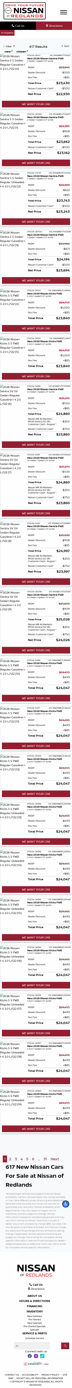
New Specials (34, 1323)
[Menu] (64, 13)
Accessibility (30, 1374)
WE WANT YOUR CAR (36, 104)
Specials (34, 1329)
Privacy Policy (50, 1374)
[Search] (65, 1346)
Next (55, 1158)
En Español (7, 32)
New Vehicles (34, 1316)
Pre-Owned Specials (35, 1326)
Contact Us (12, 1374)
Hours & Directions (34, 1301)
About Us (34, 1296)
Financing (34, 1306)
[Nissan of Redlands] (24, 10)
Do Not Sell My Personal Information (39, 1378)
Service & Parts (34, 1333)
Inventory (35, 1311)
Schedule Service (34, 1338)
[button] (65, 1203)
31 (45, 1158)
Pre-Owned (34, 1319)
